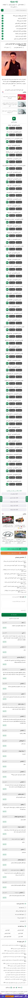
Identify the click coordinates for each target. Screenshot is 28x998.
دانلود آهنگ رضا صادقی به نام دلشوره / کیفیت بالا (15, 972)
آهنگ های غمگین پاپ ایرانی (20, 38)
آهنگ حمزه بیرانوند (14, 509)
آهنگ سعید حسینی (14, 497)
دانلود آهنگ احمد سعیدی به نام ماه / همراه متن (15, 974)
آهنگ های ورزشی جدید (21, 28)
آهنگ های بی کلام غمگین (20, 26)
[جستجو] (2, 10)
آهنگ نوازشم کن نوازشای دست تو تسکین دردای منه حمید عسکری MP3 (14, 946)
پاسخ (4, 627)
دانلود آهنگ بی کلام (20, 911)
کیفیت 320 (18, 128)
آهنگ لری (7, 930)
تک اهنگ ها (21, 907)
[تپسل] (0, 993)
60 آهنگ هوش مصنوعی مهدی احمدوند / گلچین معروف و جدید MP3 (14, 587)
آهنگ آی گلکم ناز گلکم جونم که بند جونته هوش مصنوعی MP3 (14, 960)
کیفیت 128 (12, 128)
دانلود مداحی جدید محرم (21, 36)
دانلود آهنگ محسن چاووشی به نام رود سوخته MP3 (14, 951)
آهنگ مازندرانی (21, 930)
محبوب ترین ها (21, 917)
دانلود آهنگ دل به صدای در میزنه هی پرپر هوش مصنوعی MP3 (14, 953)
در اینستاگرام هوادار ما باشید (13, 553)
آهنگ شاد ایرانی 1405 (21, 21)
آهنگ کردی (20, 933)
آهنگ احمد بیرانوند (14, 505)
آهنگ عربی (20, 936)
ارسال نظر (15, 614)
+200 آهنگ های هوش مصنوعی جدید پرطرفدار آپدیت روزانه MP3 (15, 591)
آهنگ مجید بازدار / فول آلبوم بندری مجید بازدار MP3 (15, 566)
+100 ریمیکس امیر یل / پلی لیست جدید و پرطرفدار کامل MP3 (14, 570)
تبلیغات (4, 4)
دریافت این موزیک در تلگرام (13, 549)
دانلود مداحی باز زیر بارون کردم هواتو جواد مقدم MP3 (14, 982)
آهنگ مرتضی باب (14, 494)
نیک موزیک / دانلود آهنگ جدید (14, 2)
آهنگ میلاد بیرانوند (14, 501)
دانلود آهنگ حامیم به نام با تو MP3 (18, 948)
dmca (19, 987)
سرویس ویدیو (12, 4)
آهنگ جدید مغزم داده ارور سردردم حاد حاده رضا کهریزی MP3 (14, 957)
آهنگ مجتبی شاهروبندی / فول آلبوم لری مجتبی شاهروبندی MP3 (16, 44)
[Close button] (27, 993)
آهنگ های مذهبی (7, 936)
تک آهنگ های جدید (18, 47)
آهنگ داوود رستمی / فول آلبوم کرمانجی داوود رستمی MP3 (15, 578)
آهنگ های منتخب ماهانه (20, 33)
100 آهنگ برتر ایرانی (22, 18)
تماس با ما (13, 7)
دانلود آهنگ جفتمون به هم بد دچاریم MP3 (16, 965)
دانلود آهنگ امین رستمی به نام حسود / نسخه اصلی (15, 977)
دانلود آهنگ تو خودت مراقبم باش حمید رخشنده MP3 (14, 968)
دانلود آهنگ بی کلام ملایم (20, 23)
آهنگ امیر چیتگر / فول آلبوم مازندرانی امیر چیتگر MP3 (15, 562)
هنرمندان (22, 921)
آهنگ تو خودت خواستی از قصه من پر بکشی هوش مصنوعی (15, 980)
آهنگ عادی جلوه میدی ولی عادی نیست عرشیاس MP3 (14, 963)
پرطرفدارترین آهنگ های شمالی (19, 31)
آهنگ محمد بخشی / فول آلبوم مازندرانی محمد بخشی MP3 (15, 582)
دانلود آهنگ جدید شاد (19, 914)
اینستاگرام (8, 987)
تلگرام (14, 987)
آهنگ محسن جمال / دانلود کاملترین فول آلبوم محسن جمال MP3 (15, 574)
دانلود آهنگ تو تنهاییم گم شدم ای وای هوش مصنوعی (14, 970)
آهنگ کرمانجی (7, 933)
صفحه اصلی (21, 4)
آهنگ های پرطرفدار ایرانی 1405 (19, 15)
